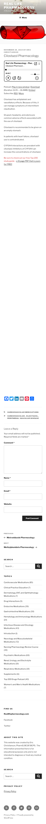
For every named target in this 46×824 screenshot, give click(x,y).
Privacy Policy (10, 791)
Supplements (10, 674)
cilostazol (32, 416)
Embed (32, 90)
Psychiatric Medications (15, 655)
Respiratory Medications (15, 669)
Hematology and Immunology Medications (23, 617)
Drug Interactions (12, 601)
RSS (16, 93)
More (21, 93)
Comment (9, 443)
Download (35, 87)
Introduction (9, 633)
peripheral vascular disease (23, 418)
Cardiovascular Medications (23, 412)
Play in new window (20, 87)
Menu (24, 18)
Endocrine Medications (14, 606)
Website (8, 504)
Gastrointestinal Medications (17, 611)
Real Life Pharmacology (19, 5)
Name (7, 478)
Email (7, 491)
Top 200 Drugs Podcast (14, 679)
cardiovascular (16, 416)
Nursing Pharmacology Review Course (21, 647)
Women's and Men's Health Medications (22, 684)
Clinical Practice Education (16, 587)
